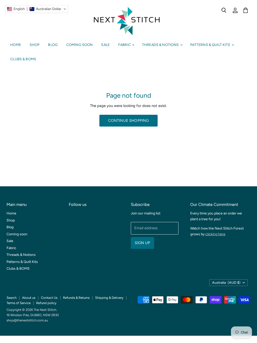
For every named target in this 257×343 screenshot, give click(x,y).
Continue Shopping (128, 120)
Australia (226, 282)
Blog (53, 45)
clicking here (215, 234)
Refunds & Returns (76, 298)
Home (15, 45)
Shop (35, 45)
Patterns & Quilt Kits (210, 45)
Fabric (125, 45)
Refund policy (46, 303)
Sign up (142, 243)
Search (12, 298)
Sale (105, 45)
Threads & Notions (161, 45)
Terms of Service (19, 303)
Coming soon (79, 45)
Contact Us (49, 298)
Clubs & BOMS (23, 59)
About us (28, 298)
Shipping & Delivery (109, 298)
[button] (36, 9)
